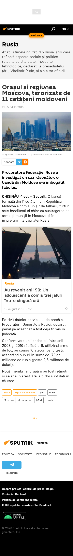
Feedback (45, 505)
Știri (42, 392)
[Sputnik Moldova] (12, 30)
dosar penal (24, 400)
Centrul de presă (33, 489)
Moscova (9, 400)
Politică (8, 454)
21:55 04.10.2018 (13, 107)
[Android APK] (14, 516)
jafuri (39, 400)
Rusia (9, 283)
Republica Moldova (25, 392)
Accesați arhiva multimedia (47, 154)
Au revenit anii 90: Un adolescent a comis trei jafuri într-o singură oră (33, 295)
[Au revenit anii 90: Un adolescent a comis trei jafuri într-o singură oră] (36, 253)
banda (50, 400)
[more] (66, 308)
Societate (25, 454)
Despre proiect (11, 489)
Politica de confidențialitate (20, 500)
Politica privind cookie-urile (20, 505)
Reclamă (20, 494)
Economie (43, 454)
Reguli (50, 489)
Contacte (8, 494)
